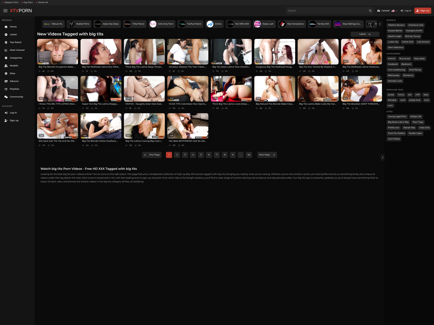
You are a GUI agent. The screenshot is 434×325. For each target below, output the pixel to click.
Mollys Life (415, 116)
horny (401, 94)
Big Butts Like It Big (398, 122)
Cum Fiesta (394, 139)
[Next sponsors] (380, 24)
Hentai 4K (43, 2)
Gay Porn (28, 2)
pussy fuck (414, 100)
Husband (393, 64)
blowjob (392, 100)
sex (409, 94)
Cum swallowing (396, 70)
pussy (391, 94)
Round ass (404, 58)
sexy (426, 94)
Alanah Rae (409, 127)
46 (249, 155)
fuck (426, 100)
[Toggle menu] (5, 10)
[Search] (370, 10)
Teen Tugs (418, 122)
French (391, 58)
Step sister (419, 58)
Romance (408, 75)
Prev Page (154, 155)
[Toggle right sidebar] (382, 157)
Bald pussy (393, 75)
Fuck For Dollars (396, 133)
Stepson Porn (11, 2)
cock (402, 100)
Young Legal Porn (397, 116)
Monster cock (395, 81)
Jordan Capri (415, 133)
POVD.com (393, 127)
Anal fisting (415, 70)
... (240, 155)
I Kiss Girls (424, 127)
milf (418, 94)
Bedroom (406, 64)
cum (390, 105)
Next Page (264, 155)
